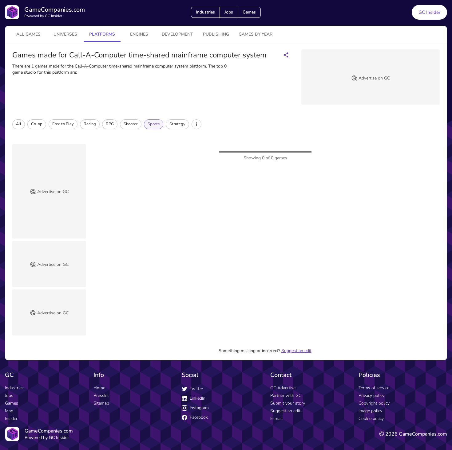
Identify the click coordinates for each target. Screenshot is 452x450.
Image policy (370, 411)
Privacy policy (371, 395)
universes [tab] (65, 34)
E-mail (276, 418)
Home (99, 388)
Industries (205, 12)
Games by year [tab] (255, 34)
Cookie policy (371, 418)
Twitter (196, 389)
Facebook (199, 417)
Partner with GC (285, 395)
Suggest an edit (296, 351)
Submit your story (287, 403)
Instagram (199, 408)
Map (9, 411)
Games (249, 12)
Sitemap (101, 403)
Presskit (101, 395)
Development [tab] (177, 34)
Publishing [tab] (216, 34)
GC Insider (429, 12)
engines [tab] (139, 34)
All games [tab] (28, 34)
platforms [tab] (102, 34)
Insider (11, 418)
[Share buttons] (285, 54)
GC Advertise (282, 388)
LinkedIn (197, 398)
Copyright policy (374, 403)
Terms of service (374, 388)
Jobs (228, 12)
